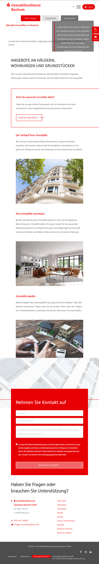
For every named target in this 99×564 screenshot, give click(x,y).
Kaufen (60, 517)
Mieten (60, 513)
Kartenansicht (69, 18)
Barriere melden (64, 533)
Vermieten (61, 509)
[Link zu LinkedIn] (90, 552)
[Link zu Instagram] (86, 552)
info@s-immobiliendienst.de (26, 524)
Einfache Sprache (64, 529)
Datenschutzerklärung (36, 444)
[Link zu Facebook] (81, 552)
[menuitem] (72, 7)
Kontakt (60, 525)
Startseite (61, 501)
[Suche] (72, 7)
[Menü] (77, 7)
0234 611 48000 (21, 520)
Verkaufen (61, 505)
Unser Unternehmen (66, 521)
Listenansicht (50, 18)
